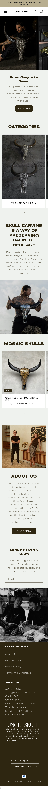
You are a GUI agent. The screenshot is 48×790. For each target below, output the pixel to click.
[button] (6, 11)
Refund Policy (13, 660)
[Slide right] (30, 213)
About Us (10, 654)
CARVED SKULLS (22, 203)
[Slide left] (18, 213)
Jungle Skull (17, 781)
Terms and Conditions (18, 672)
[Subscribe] (39, 579)
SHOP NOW (24, 108)
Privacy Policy (13, 666)
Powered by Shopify (33, 781)
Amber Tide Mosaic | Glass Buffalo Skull (21, 399)
